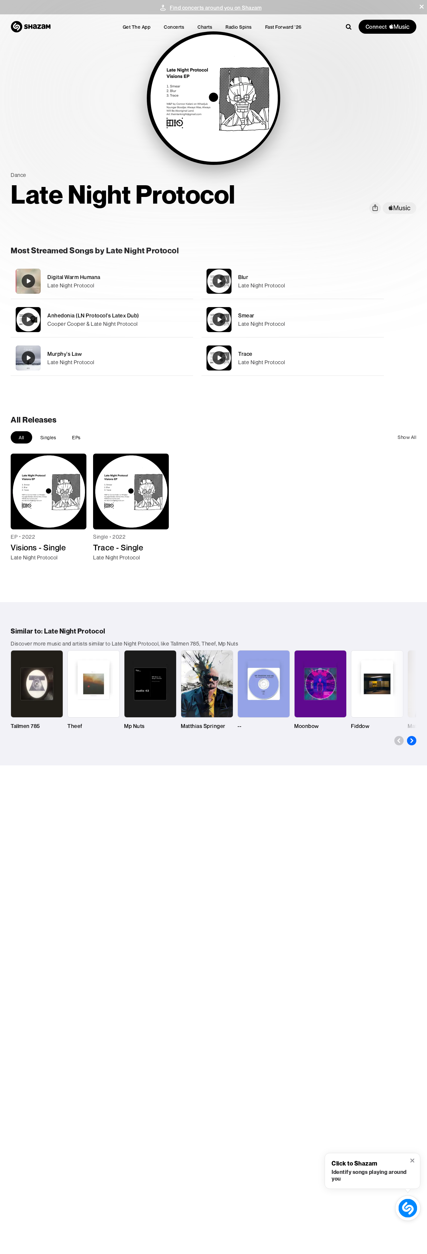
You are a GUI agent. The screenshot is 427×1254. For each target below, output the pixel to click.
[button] (422, 6)
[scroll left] (399, 740)
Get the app (137, 27)
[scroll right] (411, 740)
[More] (184, 281)
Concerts (174, 27)
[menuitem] (136, 27)
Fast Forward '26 (283, 27)
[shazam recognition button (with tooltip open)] (407, 1208)
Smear (246, 315)
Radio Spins (239, 27)
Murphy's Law (64, 353)
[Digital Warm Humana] (102, 281)
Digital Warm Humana (73, 277)
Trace (245, 353)
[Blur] (292, 281)
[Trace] (292, 357)
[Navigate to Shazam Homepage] (31, 26)
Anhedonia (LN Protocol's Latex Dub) (93, 315)
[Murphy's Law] (102, 357)
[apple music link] (399, 208)
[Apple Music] (23, 569)
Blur (243, 277)
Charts (204, 27)
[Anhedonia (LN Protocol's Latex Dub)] (102, 319)
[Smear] (292, 319)
